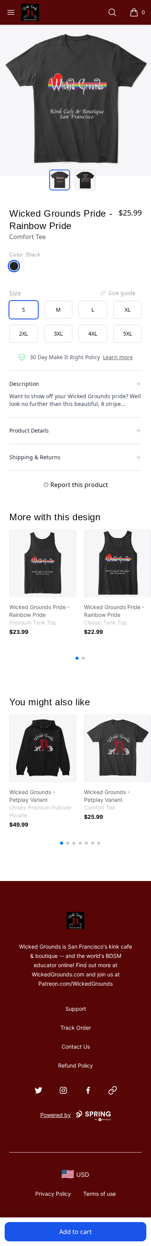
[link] (43, 563)
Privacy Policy (53, 1193)
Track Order (75, 1027)
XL (127, 309)
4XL (92, 333)
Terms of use (99, 1193)
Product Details (29, 430)
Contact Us (76, 1046)
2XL (23, 333)
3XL (58, 333)
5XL (127, 333)
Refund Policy (75, 1065)
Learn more (118, 357)
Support (75, 1008)
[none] (117, 293)
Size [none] (15, 293)
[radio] (23, 310)
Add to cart (75, 1231)
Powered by (55, 1115)
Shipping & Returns (34, 457)
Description (24, 383)
